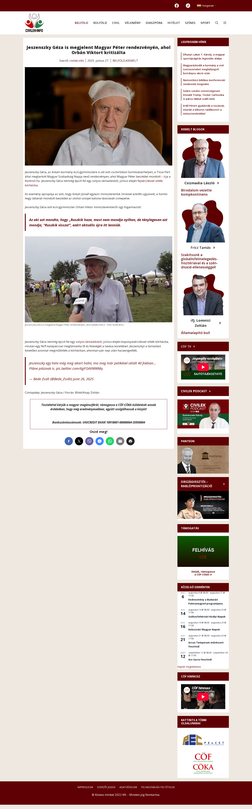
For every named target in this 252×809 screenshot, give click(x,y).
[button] (217, 22)
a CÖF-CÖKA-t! (203, 574)
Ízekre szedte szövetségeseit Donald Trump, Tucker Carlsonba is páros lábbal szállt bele (203, 94)
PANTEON (188, 441)
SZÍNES (190, 23)
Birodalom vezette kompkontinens (196, 192)
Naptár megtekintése (189, 666)
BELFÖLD (81, 23)
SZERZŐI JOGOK (106, 787)
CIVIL (116, 23)
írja (166, 176)
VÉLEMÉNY (133, 23)
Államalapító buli (195, 332)
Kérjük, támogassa (203, 571)
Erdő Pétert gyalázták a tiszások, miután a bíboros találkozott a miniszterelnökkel (204, 109)
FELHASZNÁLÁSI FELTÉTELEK (158, 787)
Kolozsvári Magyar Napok (204, 629)
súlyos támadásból (89, 342)
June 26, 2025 (83, 378)
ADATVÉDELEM (128, 787)
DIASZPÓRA (154, 23)
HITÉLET (173, 23)
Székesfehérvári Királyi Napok (207, 616)
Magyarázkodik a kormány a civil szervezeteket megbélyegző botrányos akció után (203, 69)
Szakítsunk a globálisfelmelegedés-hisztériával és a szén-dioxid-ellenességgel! (199, 260)
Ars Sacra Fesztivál (200, 659)
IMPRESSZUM (85, 787)
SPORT (205, 23)
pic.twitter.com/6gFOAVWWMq (79, 368)
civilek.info (76, 61)
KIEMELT (132, 61)
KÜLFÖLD (100, 23)
